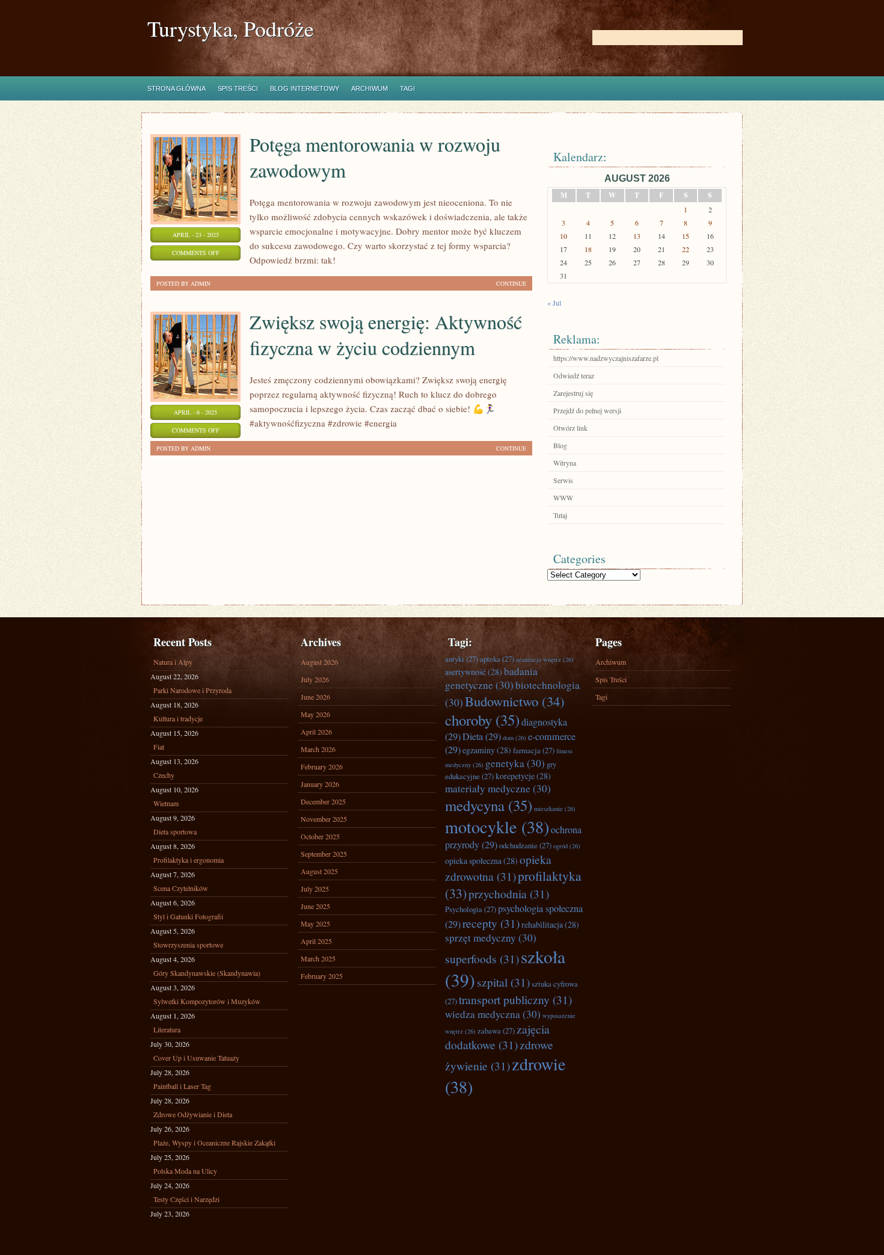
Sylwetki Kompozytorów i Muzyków (206, 1001)
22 (685, 249)
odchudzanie (525, 845)
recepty (491, 923)
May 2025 (315, 923)
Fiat (158, 746)
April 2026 (316, 731)
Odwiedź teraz (573, 375)
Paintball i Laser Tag (182, 1086)
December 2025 (323, 801)
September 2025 (324, 854)
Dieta (481, 736)
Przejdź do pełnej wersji (587, 410)
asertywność (473, 671)
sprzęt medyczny (490, 938)
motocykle (497, 826)
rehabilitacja (550, 924)
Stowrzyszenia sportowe (188, 944)
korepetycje (523, 776)
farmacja (533, 750)
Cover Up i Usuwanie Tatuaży (196, 1057)
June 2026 (315, 697)
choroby (482, 720)
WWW (563, 497)
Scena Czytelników (180, 888)
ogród (566, 846)
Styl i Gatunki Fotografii (188, 916)
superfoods (482, 958)
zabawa (496, 1030)
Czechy (163, 775)
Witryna (564, 462)
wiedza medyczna (493, 1014)
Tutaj (560, 515)
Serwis (563, 480)
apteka (497, 658)
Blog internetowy (304, 88)
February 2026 (322, 766)
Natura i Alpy (172, 662)
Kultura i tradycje (178, 718)
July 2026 (315, 679)
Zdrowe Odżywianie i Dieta (192, 1114)
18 (588, 249)
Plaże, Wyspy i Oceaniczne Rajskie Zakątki (214, 1142)
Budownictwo (515, 701)
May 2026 (315, 714)
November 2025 (324, 819)
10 (563, 236)
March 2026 (318, 749)
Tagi (407, 88)
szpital (503, 982)
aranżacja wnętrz (545, 659)
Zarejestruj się (573, 393)
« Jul (554, 302)
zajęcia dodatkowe (497, 1036)
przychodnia (508, 893)
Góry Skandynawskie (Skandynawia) (206, 973)
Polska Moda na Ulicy (185, 1171)
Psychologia (470, 909)
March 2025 (318, 958)
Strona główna (176, 88)
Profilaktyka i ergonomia (188, 860)
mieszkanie (555, 808)
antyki (461, 658)
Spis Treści (238, 88)
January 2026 (320, 784)
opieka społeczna (481, 860)
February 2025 (322, 976)
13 (636, 236)
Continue (511, 283)
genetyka (515, 763)
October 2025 (320, 836)
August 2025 (319, 871)
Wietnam (166, 803)
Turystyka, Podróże (230, 28)
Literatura (166, 1029)
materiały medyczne (498, 788)
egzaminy (486, 750)
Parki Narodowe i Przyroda (192, 690)
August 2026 (319, 662)
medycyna (488, 805)
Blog (560, 445)
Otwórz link (570, 428)
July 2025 (315, 888)
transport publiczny (515, 999)
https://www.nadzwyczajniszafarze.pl (605, 358)
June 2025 (315, 906)
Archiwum (369, 88)
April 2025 (316, 941)
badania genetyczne (491, 678)
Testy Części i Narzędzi (186, 1199)
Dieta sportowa (175, 831)
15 (685, 236)
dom (514, 737)
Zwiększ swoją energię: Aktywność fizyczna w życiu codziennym (386, 334)
